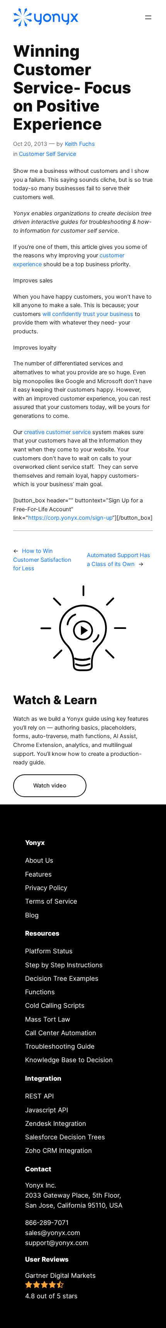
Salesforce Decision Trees (65, 1137)
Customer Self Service (47, 153)
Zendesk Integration (55, 1123)
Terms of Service (51, 901)
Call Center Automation (60, 1033)
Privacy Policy (46, 888)
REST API (39, 1096)
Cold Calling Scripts (55, 1005)
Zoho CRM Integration (58, 1150)
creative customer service (58, 432)
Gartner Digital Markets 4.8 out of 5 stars (60, 1286)
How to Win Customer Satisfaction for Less (42, 559)
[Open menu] (148, 17)
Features (38, 874)
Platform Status (49, 951)
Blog (32, 915)
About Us (39, 860)
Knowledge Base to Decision (69, 1060)
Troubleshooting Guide (60, 1046)
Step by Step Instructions (64, 965)
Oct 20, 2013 (30, 143)
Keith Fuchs (80, 143)
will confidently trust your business (87, 314)
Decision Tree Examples (61, 978)
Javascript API (46, 1110)
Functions (40, 992)
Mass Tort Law (47, 1019)
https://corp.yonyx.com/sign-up (70, 517)
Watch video (49, 785)
